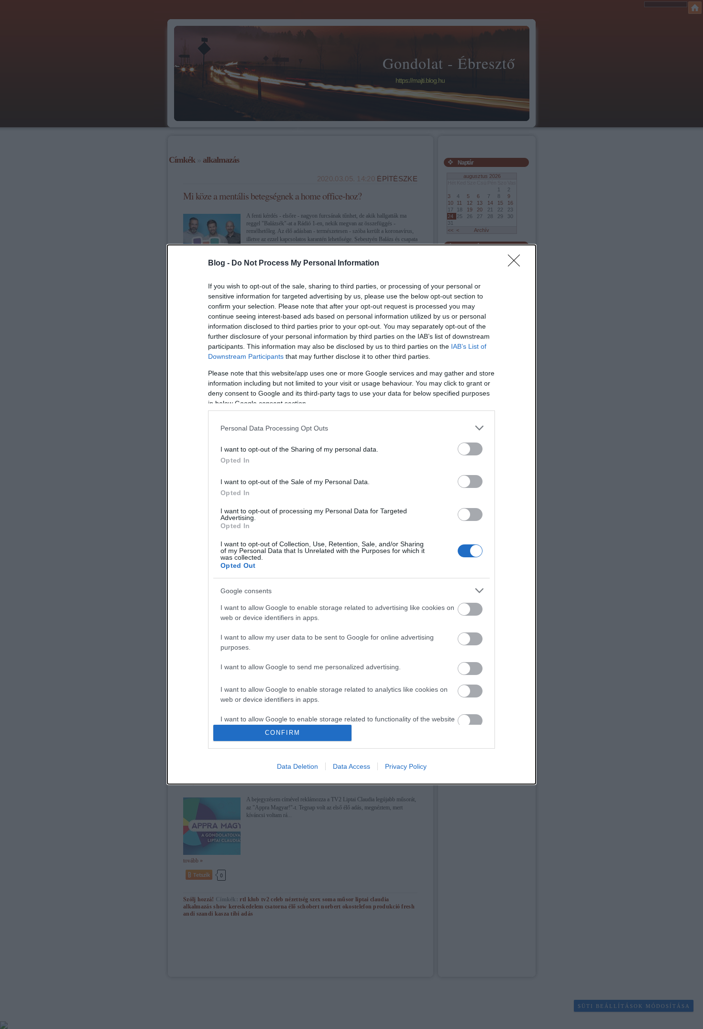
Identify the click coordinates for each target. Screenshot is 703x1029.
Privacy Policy (406, 766)
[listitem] (351, 428)
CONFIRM (282, 732)
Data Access (351, 766)
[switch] (470, 449)
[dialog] (351, 514)
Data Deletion (297, 766)
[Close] (517, 263)
